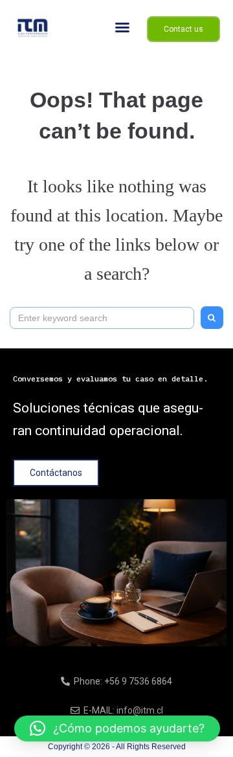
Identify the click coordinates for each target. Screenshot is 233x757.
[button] (122, 27)
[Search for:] (102, 317)
